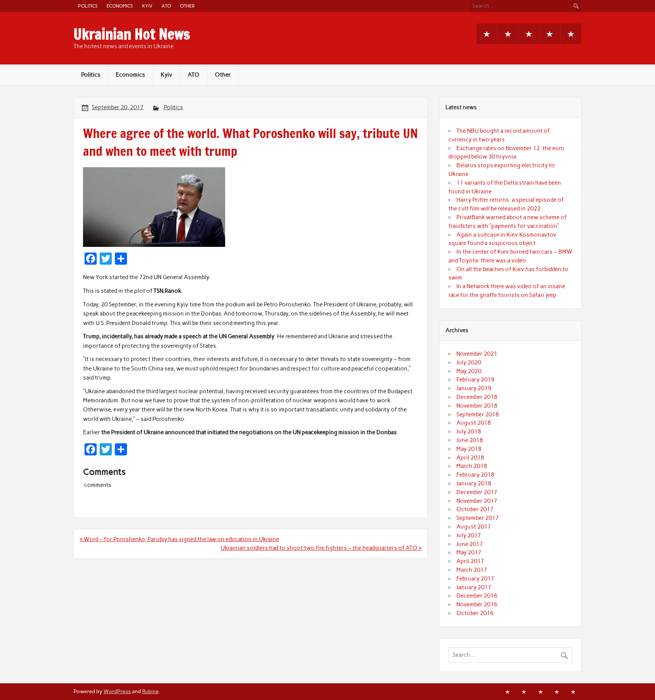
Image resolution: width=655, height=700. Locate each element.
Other (187, 6)
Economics (120, 6)
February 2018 (475, 474)
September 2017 (477, 518)
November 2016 (476, 604)
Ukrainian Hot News (132, 34)
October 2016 (475, 613)
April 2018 (470, 457)
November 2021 (476, 353)
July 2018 (468, 431)
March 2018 (471, 466)
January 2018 (473, 483)
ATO (166, 6)
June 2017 (469, 544)
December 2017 (476, 492)
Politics (87, 6)
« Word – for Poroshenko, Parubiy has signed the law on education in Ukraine (179, 539)
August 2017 (473, 526)
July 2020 (468, 362)
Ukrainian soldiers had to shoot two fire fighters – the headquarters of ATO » (321, 548)
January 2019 (473, 388)
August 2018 (473, 422)
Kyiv (147, 6)
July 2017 (468, 535)
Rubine (150, 691)
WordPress (117, 691)
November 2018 (476, 405)
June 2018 (469, 440)
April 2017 (470, 561)
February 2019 (475, 379)
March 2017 (471, 570)
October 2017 (475, 509)
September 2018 (477, 414)
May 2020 (468, 371)
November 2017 (476, 501)
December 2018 (476, 397)
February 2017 (475, 578)
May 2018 (468, 449)
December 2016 (476, 595)
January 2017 (473, 587)
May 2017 (468, 552)
